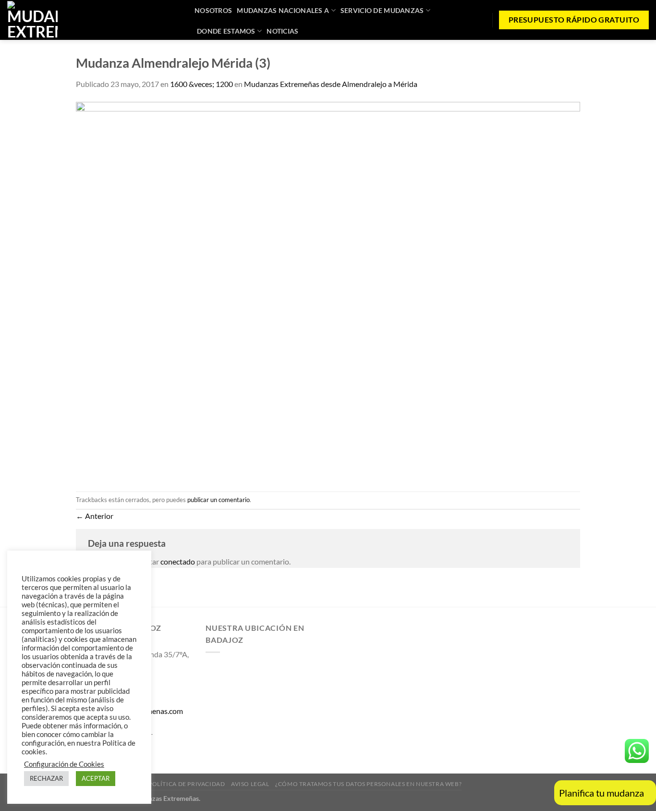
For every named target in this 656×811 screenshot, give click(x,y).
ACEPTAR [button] (95, 778)
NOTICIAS (282, 31)
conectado (177, 561)
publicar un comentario (218, 500)
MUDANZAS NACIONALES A (283, 10)
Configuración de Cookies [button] (64, 764)
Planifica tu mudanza (601, 793)
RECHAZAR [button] (46, 778)
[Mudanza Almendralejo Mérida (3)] (328, 289)
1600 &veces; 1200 (201, 83)
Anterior (94, 515)
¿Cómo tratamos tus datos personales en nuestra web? (368, 783)
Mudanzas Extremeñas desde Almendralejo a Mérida (330, 83)
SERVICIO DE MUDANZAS (382, 10)
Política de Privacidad (186, 783)
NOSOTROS (213, 10)
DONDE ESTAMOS (226, 31)
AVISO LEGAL (250, 783)
